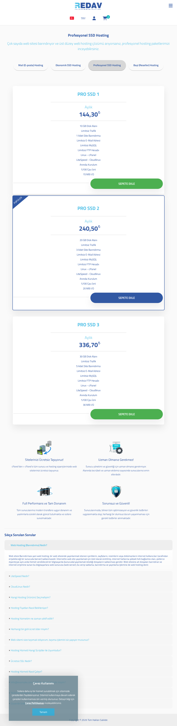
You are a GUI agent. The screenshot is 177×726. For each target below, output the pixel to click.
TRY (83, 18)
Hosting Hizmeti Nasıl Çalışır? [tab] (26, 672)
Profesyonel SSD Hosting (107, 65)
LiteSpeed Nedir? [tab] (20, 576)
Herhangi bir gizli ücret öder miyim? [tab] (30, 629)
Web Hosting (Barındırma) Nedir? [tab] (29, 545)
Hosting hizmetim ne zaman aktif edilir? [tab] (32, 619)
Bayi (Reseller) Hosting (146, 65)
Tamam (43, 712)
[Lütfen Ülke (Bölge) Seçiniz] (71, 18)
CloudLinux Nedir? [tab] (20, 587)
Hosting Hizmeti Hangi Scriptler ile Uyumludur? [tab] (36, 650)
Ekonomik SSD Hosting (68, 65)
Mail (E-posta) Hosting (30, 65)
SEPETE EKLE (126, 183)
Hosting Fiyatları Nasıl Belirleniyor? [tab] (29, 608)
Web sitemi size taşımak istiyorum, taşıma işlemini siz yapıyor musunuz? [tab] (50, 640)
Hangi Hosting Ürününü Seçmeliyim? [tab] (30, 597)
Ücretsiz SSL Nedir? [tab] (21, 661)
